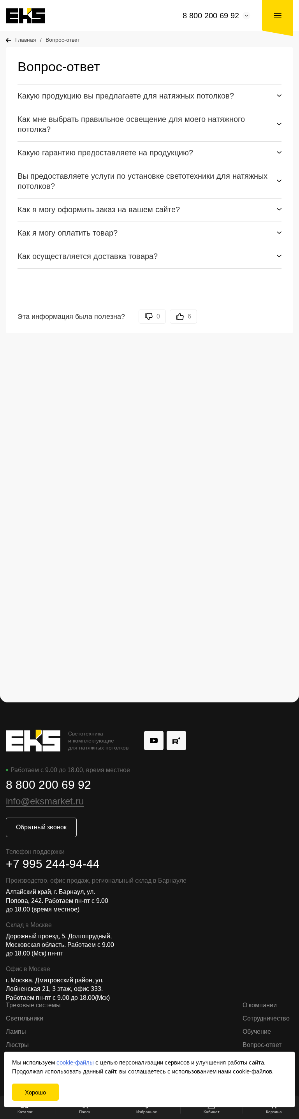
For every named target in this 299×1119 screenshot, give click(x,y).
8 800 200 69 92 (211, 15)
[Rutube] (176, 740)
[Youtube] (154, 740)
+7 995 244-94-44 (53, 863)
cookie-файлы (75, 1062)
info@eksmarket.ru (45, 801)
